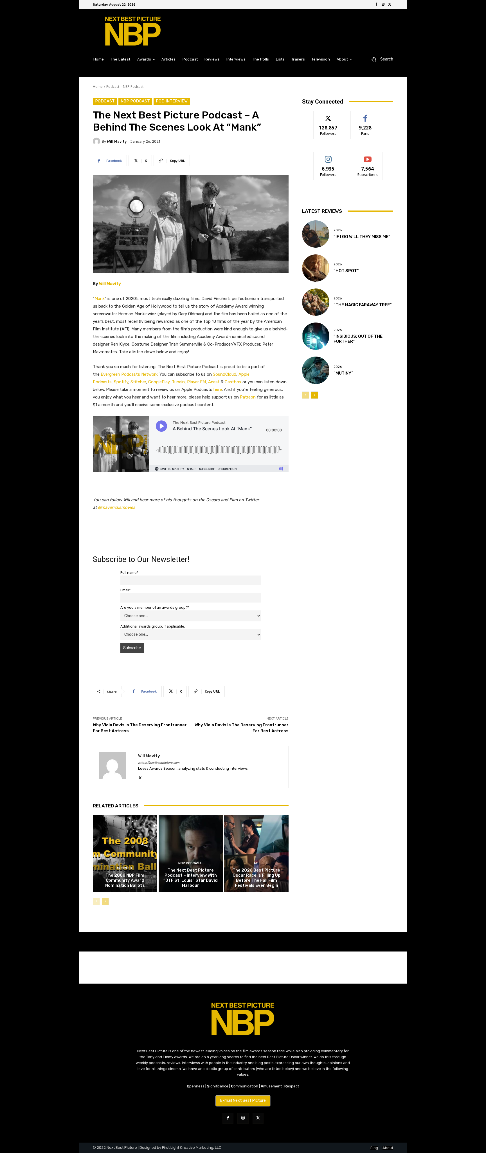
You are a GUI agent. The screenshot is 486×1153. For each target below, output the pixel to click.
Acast (214, 381)
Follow (328, 115)
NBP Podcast (133, 86)
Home (98, 86)
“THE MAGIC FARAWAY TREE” (363, 304)
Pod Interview (172, 101)
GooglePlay (159, 381)
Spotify (121, 381)
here (217, 389)
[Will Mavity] (97, 141)
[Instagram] (383, 4)
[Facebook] (376, 4)
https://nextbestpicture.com (158, 762)
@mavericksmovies (116, 507)
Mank (99, 298)
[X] (389, 4)
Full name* (129, 572)
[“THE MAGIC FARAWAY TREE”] (315, 302)
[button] (380, 59)
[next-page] (105, 901)
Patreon (248, 397)
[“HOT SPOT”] (315, 268)
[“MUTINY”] (315, 370)
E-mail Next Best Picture (243, 1100)
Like (365, 115)
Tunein (178, 381)
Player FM (196, 381)
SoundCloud (224, 374)
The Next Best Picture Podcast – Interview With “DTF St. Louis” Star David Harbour (190, 878)
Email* (125, 590)
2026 (338, 230)
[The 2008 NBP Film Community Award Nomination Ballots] (125, 853)
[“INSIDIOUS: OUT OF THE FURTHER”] (315, 336)
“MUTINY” (343, 373)
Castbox (233, 381)
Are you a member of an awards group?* (155, 607)
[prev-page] (96, 901)
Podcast (112, 86)
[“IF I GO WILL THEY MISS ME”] (315, 234)
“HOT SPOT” (346, 270)
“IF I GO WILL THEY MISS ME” (362, 236)
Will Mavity (117, 141)
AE (256, 863)
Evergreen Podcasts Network (129, 374)
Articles (124, 868)
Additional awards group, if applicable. (152, 626)
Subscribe (367, 156)
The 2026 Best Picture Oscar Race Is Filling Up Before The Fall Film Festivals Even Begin (256, 878)
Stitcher (138, 381)
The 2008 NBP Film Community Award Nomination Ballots (125, 880)
